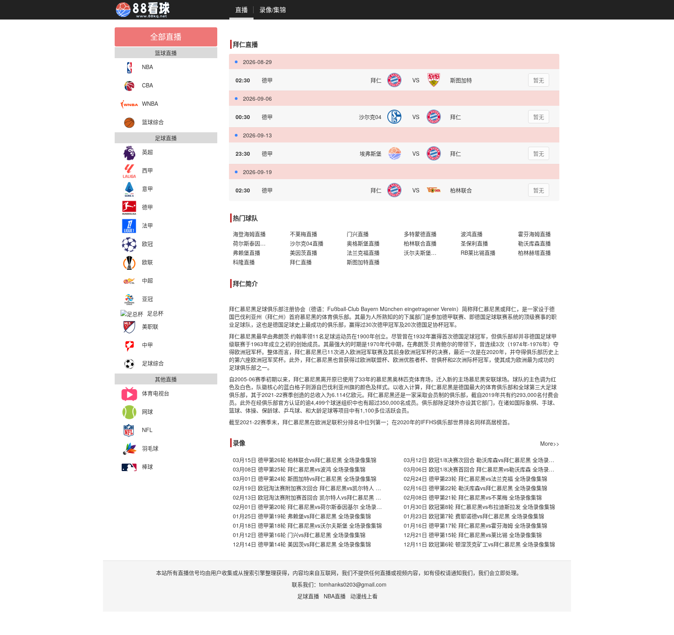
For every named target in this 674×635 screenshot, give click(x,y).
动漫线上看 (364, 596)
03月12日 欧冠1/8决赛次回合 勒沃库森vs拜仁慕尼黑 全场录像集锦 (481, 460)
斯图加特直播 (363, 262)
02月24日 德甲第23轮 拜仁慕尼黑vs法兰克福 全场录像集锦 (475, 478)
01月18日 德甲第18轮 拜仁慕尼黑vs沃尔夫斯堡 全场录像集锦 (307, 525)
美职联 (150, 326)
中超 (147, 280)
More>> (549, 443)
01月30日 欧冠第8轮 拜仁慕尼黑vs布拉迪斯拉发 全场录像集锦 (479, 506)
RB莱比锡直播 (478, 252)
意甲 (147, 188)
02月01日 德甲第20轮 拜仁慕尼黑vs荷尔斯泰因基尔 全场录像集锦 (310, 506)
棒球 (147, 466)
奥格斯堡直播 (363, 243)
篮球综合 (153, 122)
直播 (241, 9)
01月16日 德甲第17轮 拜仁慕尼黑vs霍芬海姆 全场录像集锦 (475, 525)
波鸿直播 (471, 234)
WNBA (150, 103)
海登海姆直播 (249, 234)
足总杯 (155, 313)
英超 (147, 152)
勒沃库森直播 (534, 243)
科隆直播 (244, 262)
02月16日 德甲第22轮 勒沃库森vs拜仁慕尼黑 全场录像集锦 (475, 488)
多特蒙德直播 (420, 234)
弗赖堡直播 (246, 252)
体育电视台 (155, 393)
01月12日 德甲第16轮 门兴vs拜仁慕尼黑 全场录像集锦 (299, 535)
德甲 (147, 207)
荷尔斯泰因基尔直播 (253, 243)
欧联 (147, 262)
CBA (147, 85)
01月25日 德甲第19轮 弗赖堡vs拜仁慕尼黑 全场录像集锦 (302, 516)
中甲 (147, 345)
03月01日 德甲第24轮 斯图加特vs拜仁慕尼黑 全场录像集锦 (304, 478)
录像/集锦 (272, 9)
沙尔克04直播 (306, 243)
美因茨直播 (303, 252)
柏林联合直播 (420, 243)
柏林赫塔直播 (534, 252)
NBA (147, 67)
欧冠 (147, 243)
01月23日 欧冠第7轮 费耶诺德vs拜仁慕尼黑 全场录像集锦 (474, 516)
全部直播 (165, 36)
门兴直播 (358, 234)
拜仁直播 (301, 262)
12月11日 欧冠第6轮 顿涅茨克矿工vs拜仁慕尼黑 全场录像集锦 (479, 544)
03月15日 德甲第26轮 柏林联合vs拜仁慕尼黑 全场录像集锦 (304, 460)
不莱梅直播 (303, 234)
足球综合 (153, 363)
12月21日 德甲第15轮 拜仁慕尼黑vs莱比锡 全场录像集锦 (473, 535)
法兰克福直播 (363, 252)
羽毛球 (150, 448)
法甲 (147, 225)
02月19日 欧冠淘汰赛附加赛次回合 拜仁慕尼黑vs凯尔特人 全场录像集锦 (310, 488)
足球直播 (308, 596)
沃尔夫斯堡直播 (423, 252)
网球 (147, 411)
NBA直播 (335, 596)
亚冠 (147, 298)
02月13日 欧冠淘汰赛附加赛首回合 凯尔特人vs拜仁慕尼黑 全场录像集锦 (310, 497)
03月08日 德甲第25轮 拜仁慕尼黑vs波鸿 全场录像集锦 (299, 469)
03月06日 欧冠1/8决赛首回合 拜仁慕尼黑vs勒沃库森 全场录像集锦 (481, 469)
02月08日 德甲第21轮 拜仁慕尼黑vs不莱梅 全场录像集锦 (473, 497)
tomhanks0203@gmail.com (353, 584)
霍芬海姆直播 (534, 234)
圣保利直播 (474, 243)
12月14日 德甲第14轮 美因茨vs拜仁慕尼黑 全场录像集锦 (302, 544)
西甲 (147, 170)
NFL (147, 430)
